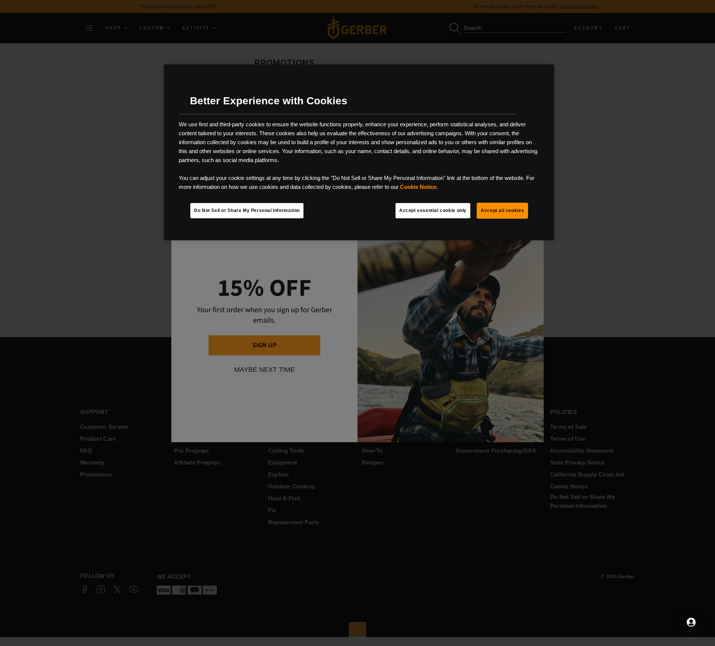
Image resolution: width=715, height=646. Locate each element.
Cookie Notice (418, 187)
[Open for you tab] (691, 622)
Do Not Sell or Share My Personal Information (247, 210)
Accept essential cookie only (433, 210)
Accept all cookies (502, 210)
